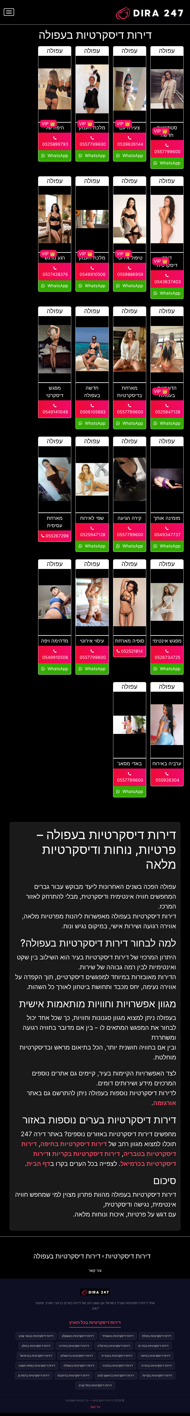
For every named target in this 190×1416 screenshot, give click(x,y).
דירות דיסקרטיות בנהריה (156, 1365)
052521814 (131, 651)
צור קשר (95, 1270)
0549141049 (54, 411)
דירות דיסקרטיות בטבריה (116, 1355)
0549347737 (167, 534)
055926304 (166, 780)
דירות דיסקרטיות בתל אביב (95, 1385)
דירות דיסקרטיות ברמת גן (33, 1375)
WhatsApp (169, 163)
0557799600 (167, 151)
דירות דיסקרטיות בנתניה (118, 1365)
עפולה (167, 50)
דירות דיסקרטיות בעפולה (66, 1256)
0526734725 (166, 657)
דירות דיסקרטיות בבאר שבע (36, 1336)
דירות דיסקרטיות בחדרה (74, 1346)
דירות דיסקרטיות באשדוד (118, 1336)
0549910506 (92, 274)
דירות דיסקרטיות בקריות (86, 1153)
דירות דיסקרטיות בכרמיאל (36, 1355)
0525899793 (54, 144)
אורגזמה (164, 1103)
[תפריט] (9, 12)
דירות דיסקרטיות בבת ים (153, 1346)
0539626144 (129, 144)
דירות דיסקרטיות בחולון (36, 1346)
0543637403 (167, 281)
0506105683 (92, 411)
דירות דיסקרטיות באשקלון (78, 1336)
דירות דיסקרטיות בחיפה (73, 1144)
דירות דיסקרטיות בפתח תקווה (37, 1365)
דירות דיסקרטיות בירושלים (77, 1355)
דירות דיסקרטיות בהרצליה (113, 1346)
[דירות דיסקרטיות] (149, 11)
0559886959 (129, 274)
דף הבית (38, 1163)
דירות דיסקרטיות (127, 1256)
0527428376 (54, 274)
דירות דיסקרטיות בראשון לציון (116, 1375)
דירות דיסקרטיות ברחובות (73, 1375)
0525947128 (167, 411)
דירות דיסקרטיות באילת (156, 1336)
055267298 (56, 535)
